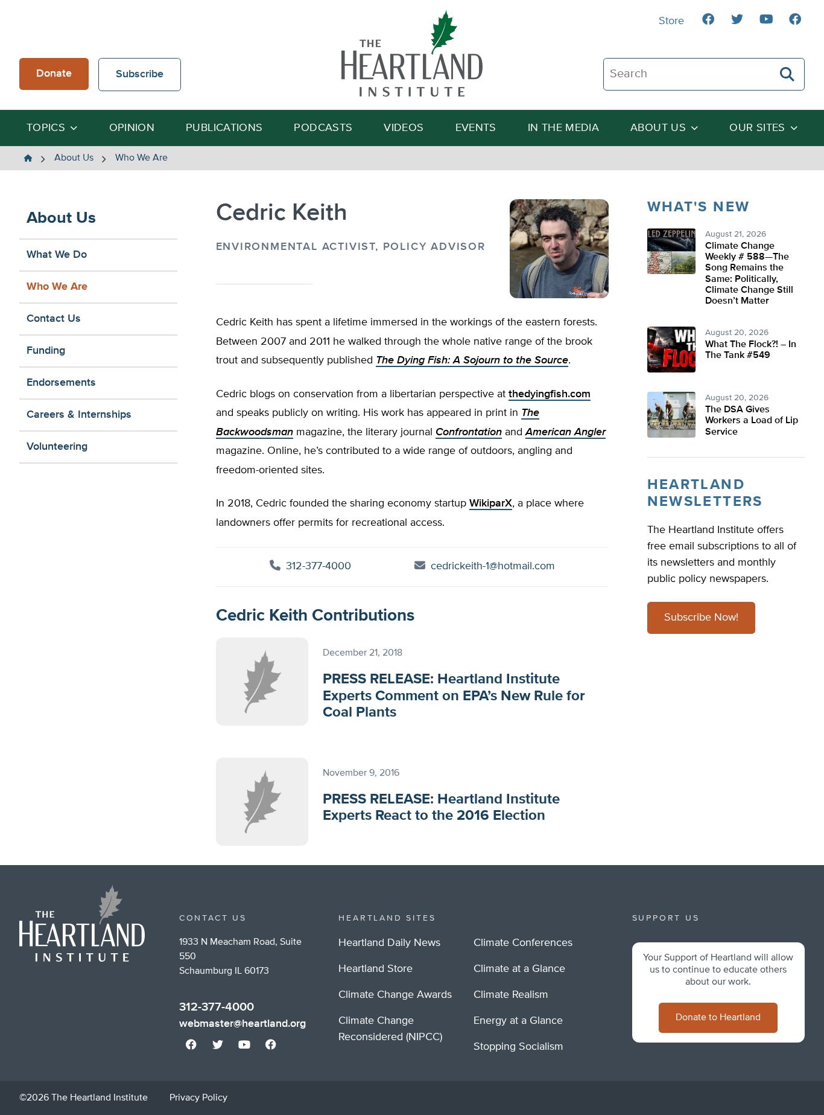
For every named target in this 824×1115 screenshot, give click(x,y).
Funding (46, 350)
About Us (61, 218)
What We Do (57, 254)
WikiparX (490, 503)
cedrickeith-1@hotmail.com (493, 566)
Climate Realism (511, 994)
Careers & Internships (79, 414)
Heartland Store (375, 968)
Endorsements (61, 382)
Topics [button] (46, 128)
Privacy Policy (198, 1098)
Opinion (132, 128)
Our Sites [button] (757, 128)
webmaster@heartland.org (242, 1023)
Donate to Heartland (718, 1018)
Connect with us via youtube (766, 19)
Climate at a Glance (519, 968)
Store (671, 21)
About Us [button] (658, 128)
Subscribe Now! (701, 618)
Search (788, 74)
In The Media (563, 128)
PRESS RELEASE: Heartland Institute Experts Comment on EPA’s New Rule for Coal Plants (454, 696)
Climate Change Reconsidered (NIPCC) (390, 1029)
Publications (224, 128)
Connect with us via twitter (737, 19)
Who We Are (57, 286)
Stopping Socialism (518, 1046)
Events (475, 128)
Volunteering (57, 446)
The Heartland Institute (412, 53)
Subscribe (139, 74)
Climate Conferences (523, 943)
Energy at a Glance (518, 1020)
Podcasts (323, 128)
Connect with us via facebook (708, 19)
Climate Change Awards (395, 994)
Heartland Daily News (389, 943)
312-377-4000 (317, 566)
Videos (403, 128)
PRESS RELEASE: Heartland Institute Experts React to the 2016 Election (441, 807)
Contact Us (54, 318)
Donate (54, 73)
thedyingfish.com (550, 394)
